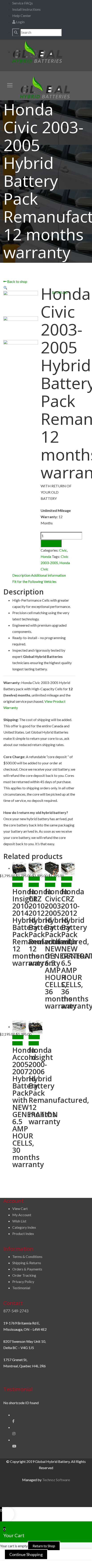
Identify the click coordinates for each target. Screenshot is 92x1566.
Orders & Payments (27, 1269)
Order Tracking (24, 1275)
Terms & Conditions (27, 1256)
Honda (46, 556)
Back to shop (16, 281)
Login (20, 22)
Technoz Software (56, 1480)
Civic (63, 550)
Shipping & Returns (26, 1263)
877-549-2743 (15, 1310)
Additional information (48, 575)
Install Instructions (26, 9)
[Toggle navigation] (10, 85)
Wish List (19, 1221)
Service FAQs (22, 3)
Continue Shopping (26, 1554)
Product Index (23, 1233)
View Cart (20, 1208)
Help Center (21, 15)
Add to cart (51, 543)
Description (21, 575)
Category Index (24, 1227)
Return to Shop (44, 1546)
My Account (21, 1215)
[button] (5, 288)
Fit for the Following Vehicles (34, 581)
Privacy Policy (23, 1281)
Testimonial (21, 1288)
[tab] (21, 575)
